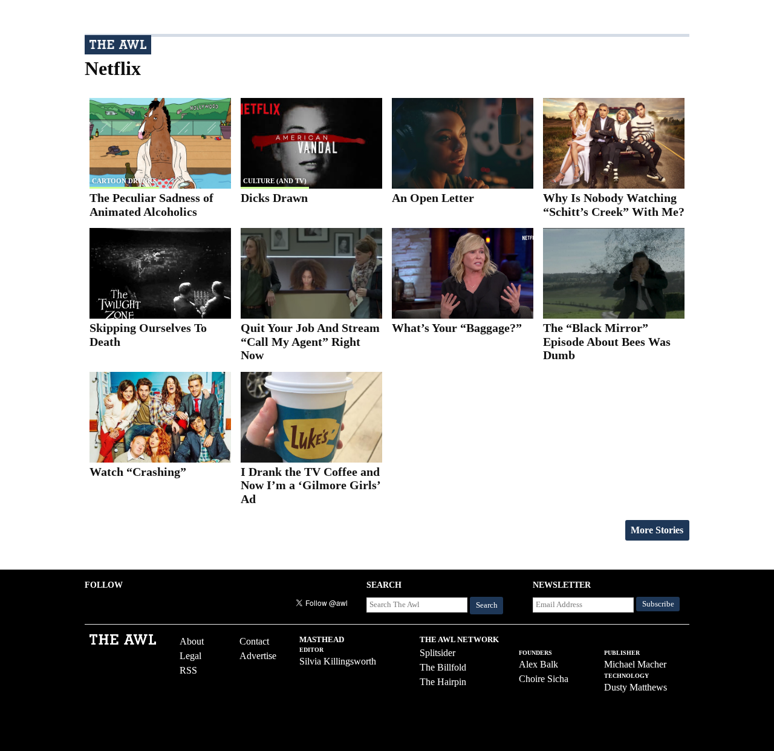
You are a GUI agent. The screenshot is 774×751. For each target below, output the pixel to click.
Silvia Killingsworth (337, 661)
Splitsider (437, 653)
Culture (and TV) (275, 180)
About (192, 641)
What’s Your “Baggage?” (457, 327)
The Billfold (443, 667)
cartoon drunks (124, 180)
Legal (190, 656)
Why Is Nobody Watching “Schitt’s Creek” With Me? (614, 204)
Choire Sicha (543, 679)
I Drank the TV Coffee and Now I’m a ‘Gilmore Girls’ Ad (310, 485)
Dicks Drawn (274, 197)
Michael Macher (635, 664)
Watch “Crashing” (137, 471)
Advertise (257, 656)
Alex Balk (538, 664)
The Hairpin (443, 682)
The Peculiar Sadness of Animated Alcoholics (151, 204)
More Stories (657, 530)
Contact (254, 641)
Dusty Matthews (635, 687)
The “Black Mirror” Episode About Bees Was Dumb (607, 341)
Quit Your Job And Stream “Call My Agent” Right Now (310, 341)
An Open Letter (433, 197)
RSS (188, 670)
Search (487, 605)
